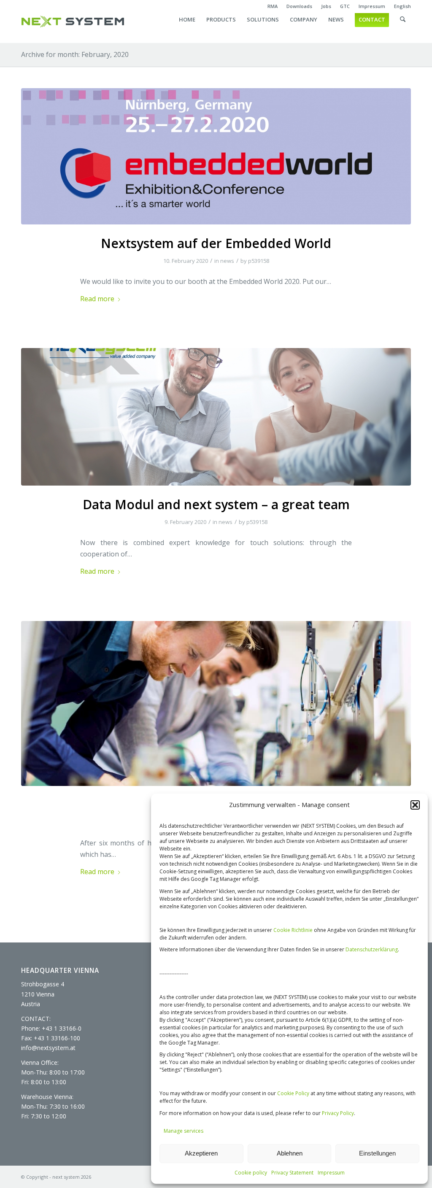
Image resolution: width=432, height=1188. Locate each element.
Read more (97, 298)
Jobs (326, 6)
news (227, 261)
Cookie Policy (293, 1093)
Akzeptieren (201, 1153)
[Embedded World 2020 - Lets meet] (216, 156)
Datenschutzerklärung (372, 949)
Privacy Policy (338, 1113)
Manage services (183, 1130)
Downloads (299, 6)
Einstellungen (377, 1153)
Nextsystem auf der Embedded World (216, 243)
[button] (415, 805)
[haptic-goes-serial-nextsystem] (216, 703)
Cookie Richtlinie (293, 930)
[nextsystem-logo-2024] (72, 21)
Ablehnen (289, 1153)
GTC (345, 6)
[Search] (402, 28)
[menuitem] (272, 6)
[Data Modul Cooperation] (216, 417)
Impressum (331, 1172)
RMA (272, 6)
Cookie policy (251, 1172)
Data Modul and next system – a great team (216, 504)
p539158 (258, 261)
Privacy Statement (292, 1172)
